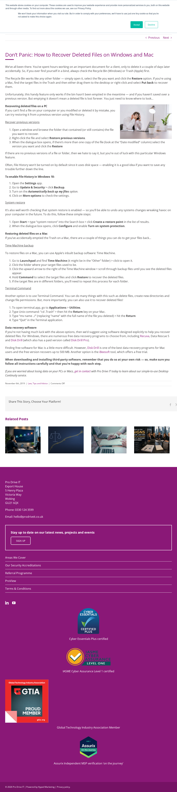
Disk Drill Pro (79, 340)
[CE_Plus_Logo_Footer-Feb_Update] (88, 609)
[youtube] (14, 603)
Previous (154, 38)
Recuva (144, 336)
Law (30, 383)
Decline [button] (151, 24)
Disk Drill (16, 340)
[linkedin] (7, 603)
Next (166, 38)
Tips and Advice (40, 383)
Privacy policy (63, 786)
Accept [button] (136, 24)
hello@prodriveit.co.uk (28, 517)
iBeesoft (104, 352)
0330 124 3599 (24, 510)
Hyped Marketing (46, 786)
